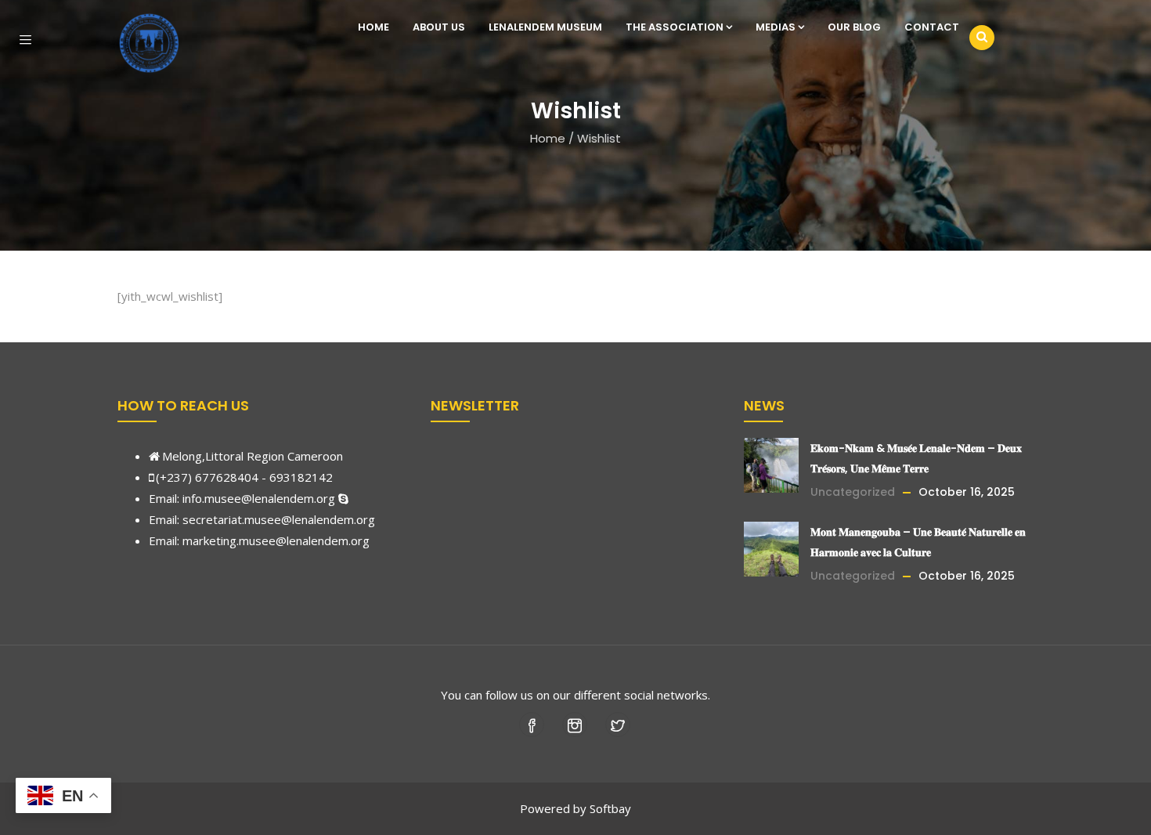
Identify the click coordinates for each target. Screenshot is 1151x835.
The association (674, 27)
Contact (931, 27)
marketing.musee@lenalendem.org (276, 540)
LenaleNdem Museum (545, 27)
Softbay (610, 808)
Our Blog (854, 27)
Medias (776, 27)
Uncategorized (852, 492)
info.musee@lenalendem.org (258, 498)
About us (439, 27)
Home (373, 27)
